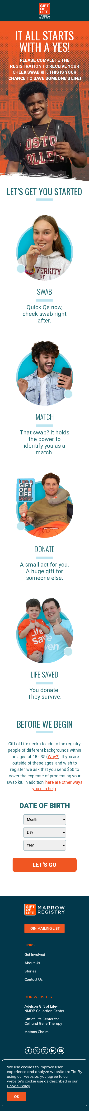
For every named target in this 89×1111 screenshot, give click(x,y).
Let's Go (44, 864)
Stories (30, 971)
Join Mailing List (44, 928)
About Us (32, 963)
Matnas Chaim (36, 1031)
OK (16, 1096)
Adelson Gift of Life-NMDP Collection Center (44, 1008)
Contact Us (33, 979)
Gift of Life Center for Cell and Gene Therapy (43, 1021)
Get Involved (34, 954)
